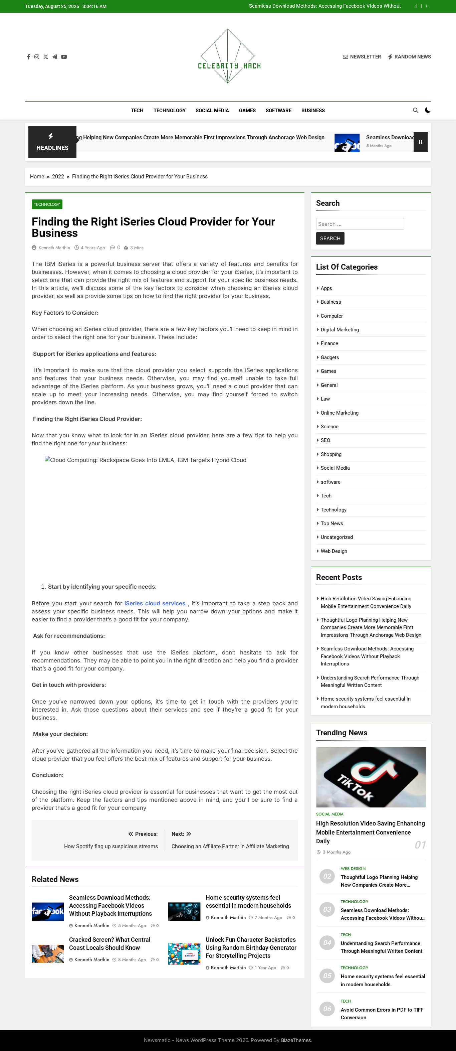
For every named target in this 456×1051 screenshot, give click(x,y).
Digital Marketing (340, 330)
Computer (332, 316)
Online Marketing (340, 413)
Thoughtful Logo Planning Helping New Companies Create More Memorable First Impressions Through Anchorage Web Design (371, 627)
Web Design (334, 551)
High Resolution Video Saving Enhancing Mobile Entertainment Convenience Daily (370, 832)
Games (247, 111)
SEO (325, 440)
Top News (332, 523)
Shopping (331, 454)
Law (325, 399)
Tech (137, 111)
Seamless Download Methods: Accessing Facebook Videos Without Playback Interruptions (325, 6)
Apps (326, 288)
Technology (170, 111)
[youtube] (64, 57)
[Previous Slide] (416, 6)
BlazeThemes (296, 1040)
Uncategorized (337, 537)
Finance (329, 343)
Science (329, 427)
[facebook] (28, 57)
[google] (54, 57)
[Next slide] (426, 6)
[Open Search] (415, 110)
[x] (45, 57)
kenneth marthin (54, 247)
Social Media (212, 111)
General (329, 385)
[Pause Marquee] (421, 142)
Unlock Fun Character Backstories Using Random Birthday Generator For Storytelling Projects (251, 947)
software (278, 111)
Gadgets (330, 357)
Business (313, 111)
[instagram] (36, 57)
